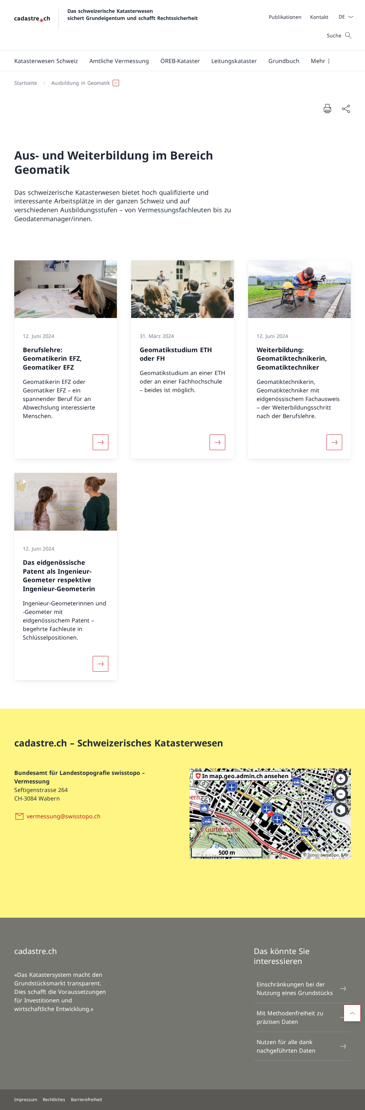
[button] (46, 61)
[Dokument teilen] (345, 108)
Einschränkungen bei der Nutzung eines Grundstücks (295, 988)
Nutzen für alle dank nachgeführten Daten (286, 1046)
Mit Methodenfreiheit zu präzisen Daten (290, 1017)
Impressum (25, 1099)
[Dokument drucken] (327, 108)
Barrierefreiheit (86, 1099)
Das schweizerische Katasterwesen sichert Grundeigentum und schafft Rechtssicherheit (132, 14)
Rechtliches (54, 1099)
